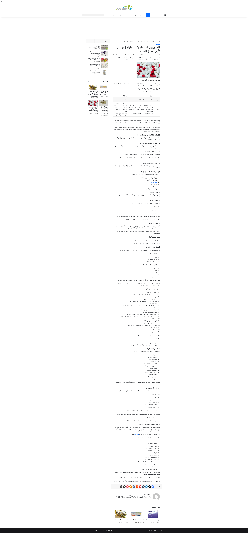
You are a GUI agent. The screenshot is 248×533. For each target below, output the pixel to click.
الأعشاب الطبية (115, 14)
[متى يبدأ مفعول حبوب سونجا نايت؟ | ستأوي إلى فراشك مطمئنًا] (153, 514)
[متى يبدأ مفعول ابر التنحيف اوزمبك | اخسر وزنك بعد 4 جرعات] (104, 65)
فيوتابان (156, 361)
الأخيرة (98, 41)
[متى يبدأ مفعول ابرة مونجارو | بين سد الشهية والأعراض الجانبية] (104, 53)
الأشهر (106, 41)
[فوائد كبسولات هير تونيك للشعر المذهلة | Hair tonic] (104, 72)
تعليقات (90, 41)
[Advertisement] (124, 28)
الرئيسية (156, 41)
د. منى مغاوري (153, 54)
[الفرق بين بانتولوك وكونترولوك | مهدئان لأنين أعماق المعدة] (93, 103)
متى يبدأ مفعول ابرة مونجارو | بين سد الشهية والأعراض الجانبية (94, 53)
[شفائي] (124, 7)
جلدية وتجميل (135, 14)
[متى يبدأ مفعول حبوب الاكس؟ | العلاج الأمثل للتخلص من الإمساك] (103, 103)
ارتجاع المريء (154, 182)
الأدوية (148, 14)
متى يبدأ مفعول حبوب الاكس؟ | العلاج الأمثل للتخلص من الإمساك (104, 110)
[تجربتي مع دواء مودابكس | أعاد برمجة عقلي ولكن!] (136, 514)
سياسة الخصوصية (96, 530)
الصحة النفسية (142, 14)
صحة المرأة (153, 14)
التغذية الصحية (108, 14)
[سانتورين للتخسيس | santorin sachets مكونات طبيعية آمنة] (104, 60)
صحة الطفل (129, 14)
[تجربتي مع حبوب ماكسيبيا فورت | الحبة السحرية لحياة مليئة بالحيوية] (120, 514)
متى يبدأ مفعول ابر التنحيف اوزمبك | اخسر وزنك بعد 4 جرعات (95, 65)
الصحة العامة (159, 14)
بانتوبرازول (136, 434)
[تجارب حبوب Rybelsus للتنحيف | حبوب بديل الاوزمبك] (104, 47)
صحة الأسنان (122, 14)
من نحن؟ (89, 530)
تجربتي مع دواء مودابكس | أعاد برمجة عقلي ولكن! (103, 93)
